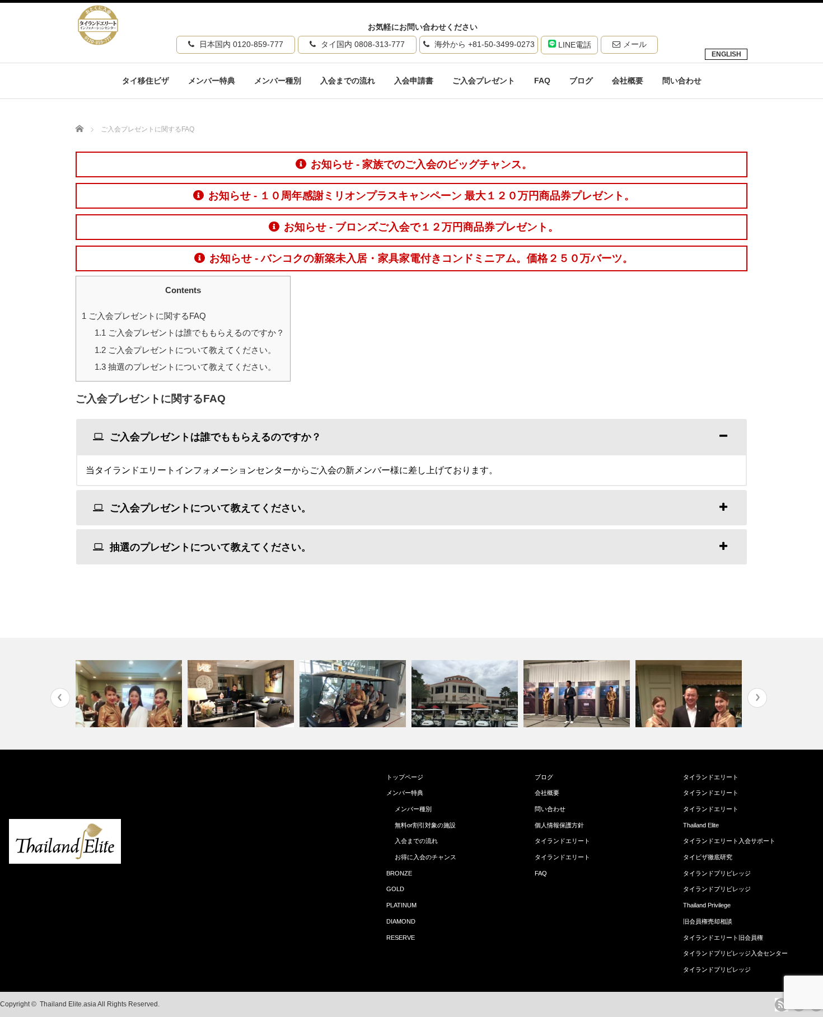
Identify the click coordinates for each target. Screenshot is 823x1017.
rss (781, 1004)
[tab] (411, 436)
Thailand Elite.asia (68, 1004)
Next (757, 698)
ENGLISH (726, 54)
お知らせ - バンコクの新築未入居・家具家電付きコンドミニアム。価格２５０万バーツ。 (421, 258)
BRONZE (399, 873)
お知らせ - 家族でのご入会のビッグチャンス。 (421, 164)
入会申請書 (413, 80)
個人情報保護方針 (559, 825)
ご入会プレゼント (483, 80)
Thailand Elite (701, 825)
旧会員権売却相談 (707, 921)
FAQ (542, 80)
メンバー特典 (211, 80)
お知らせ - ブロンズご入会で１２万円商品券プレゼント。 (421, 227)
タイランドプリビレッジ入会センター (735, 953)
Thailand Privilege (707, 905)
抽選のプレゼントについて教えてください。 (185, 366)
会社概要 (627, 80)
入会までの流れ (347, 80)
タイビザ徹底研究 (707, 857)
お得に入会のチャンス (425, 857)
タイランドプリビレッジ (717, 873)
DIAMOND (400, 921)
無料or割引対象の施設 (425, 825)
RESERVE (400, 937)
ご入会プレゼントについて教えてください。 (185, 350)
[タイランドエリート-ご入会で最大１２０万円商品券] (65, 860)
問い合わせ (682, 80)
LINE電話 (573, 44)
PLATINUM (401, 905)
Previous (60, 698)
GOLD (395, 889)
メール (635, 44)
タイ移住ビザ (145, 80)
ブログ (581, 80)
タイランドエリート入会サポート (729, 840)
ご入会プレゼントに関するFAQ (144, 316)
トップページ (404, 777)
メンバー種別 (277, 80)
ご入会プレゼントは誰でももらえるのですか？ (189, 332)
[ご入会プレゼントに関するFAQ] (98, 41)
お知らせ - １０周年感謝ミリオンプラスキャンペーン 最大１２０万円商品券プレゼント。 (421, 195)
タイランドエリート (562, 840)
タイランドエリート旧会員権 (723, 937)
